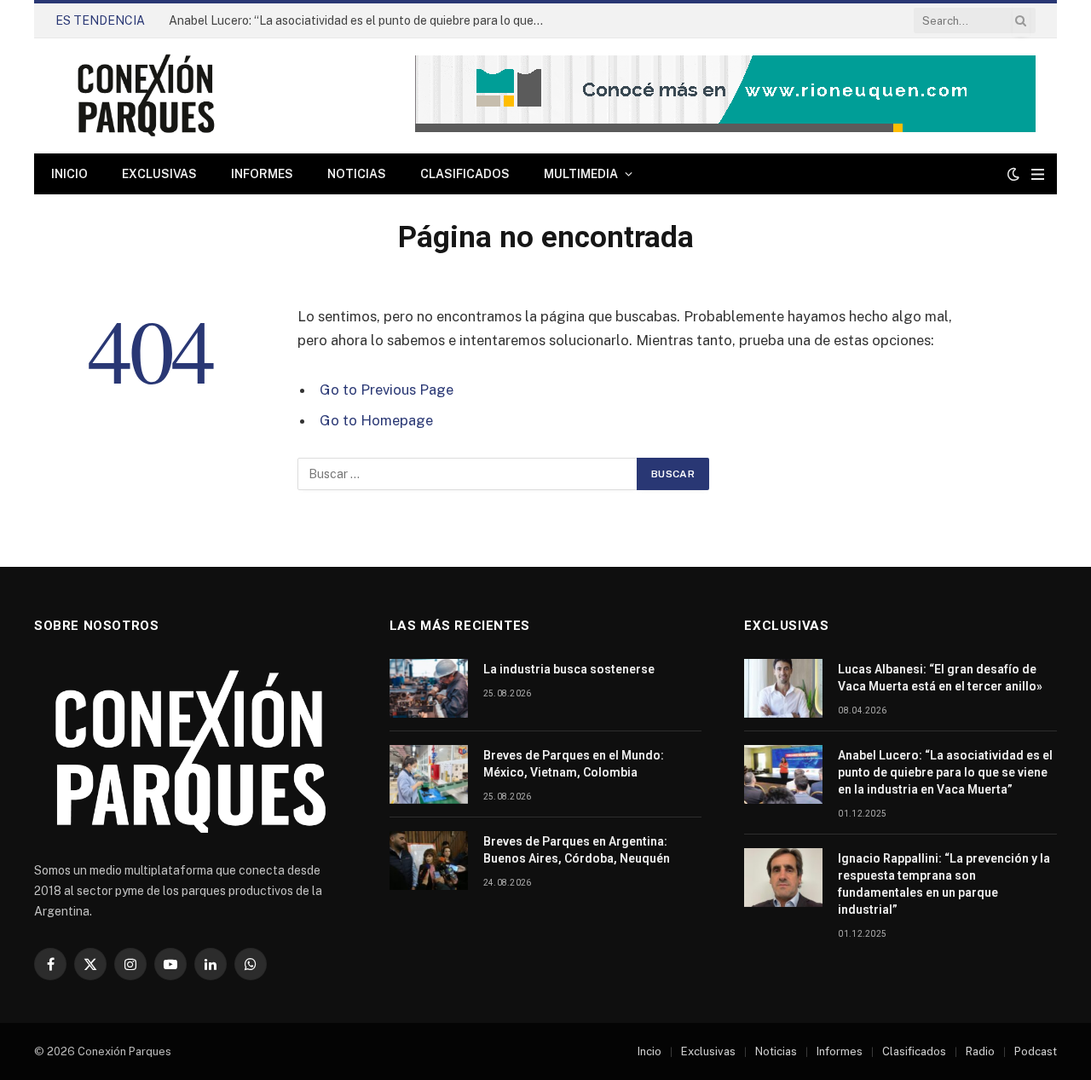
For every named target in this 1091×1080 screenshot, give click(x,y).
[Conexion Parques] (145, 95)
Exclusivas (159, 174)
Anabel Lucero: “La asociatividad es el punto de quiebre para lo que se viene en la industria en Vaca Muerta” (360, 20)
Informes (262, 174)
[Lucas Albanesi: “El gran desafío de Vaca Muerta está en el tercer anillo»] (783, 688)
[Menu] (1037, 174)
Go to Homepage (376, 420)
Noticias (356, 174)
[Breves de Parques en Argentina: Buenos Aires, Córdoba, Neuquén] (429, 860)
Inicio (69, 174)
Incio (649, 1051)
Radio (980, 1051)
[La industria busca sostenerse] (429, 688)
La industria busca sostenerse (569, 669)
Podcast (1035, 1051)
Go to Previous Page (386, 389)
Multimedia (581, 174)
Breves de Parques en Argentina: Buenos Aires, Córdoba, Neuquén (576, 850)
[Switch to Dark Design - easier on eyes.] (1013, 174)
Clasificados (465, 174)
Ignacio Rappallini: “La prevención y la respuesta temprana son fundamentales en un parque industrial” (944, 884)
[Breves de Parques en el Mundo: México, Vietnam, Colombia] (429, 774)
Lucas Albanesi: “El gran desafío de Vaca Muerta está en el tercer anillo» (940, 677)
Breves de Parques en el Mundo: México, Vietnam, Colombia (573, 763)
